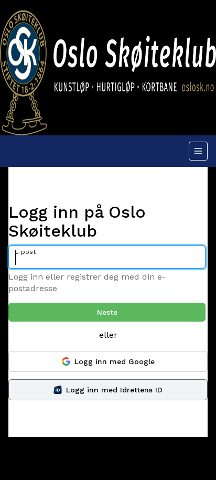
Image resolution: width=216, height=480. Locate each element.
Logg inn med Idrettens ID (114, 390)
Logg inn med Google (114, 361)
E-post (25, 251)
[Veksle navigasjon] (198, 151)
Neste (107, 312)
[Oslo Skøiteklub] (108, 67)
